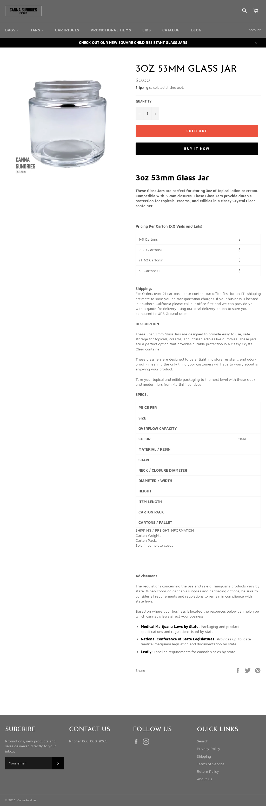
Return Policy (208, 771)
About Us (204, 779)
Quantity (143, 101)
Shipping (142, 87)
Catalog (171, 30)
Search (202, 741)
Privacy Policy (208, 748)
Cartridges (67, 30)
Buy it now (197, 148)
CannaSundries (26, 800)
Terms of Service (210, 764)
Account (255, 30)
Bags (11, 30)
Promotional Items (111, 30)
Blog (196, 30)
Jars (35, 30)
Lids (146, 30)
